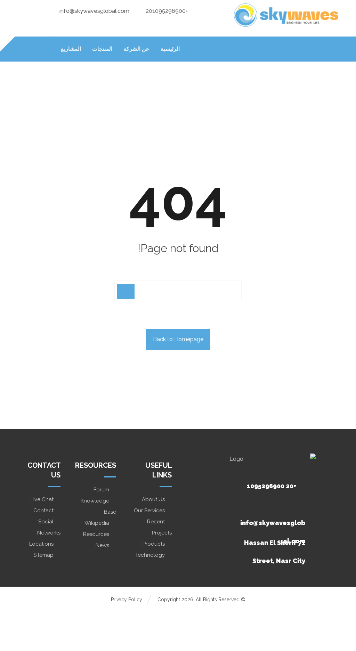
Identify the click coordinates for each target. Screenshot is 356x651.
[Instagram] (25, 10)
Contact (43, 510)
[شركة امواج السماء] (286, 15)
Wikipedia (96, 523)
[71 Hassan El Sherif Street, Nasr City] (269, 525)
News (102, 545)
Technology (150, 555)
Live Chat (42, 499)
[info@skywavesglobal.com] (269, 505)
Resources (96, 534)
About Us (153, 499)
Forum (101, 490)
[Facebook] (52, 10)
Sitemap (43, 555)
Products (154, 544)
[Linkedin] (39, 10)
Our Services (149, 510)
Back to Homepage (178, 339)
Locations (41, 544)
